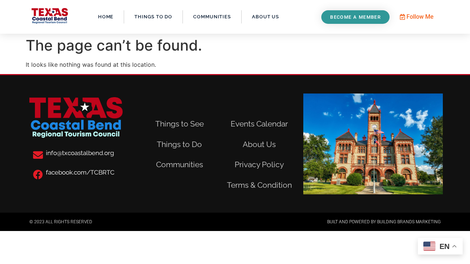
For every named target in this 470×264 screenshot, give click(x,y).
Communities (212, 16)
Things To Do (153, 16)
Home (106, 16)
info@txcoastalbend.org (80, 153)
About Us (265, 16)
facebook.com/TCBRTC (80, 172)
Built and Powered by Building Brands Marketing (384, 221)
